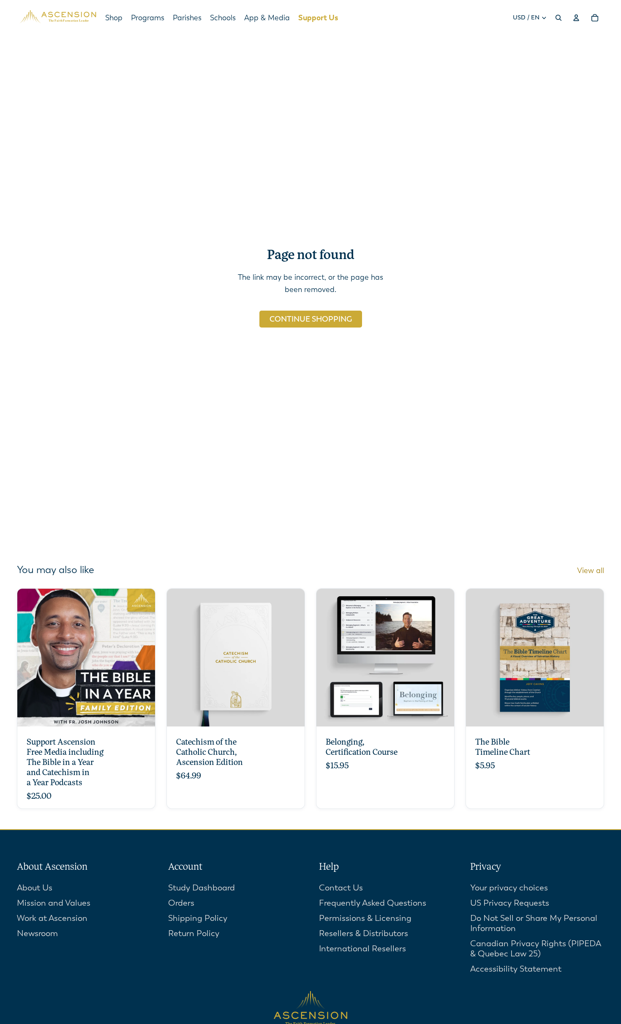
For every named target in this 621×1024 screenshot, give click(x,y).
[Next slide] (292, 657)
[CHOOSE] (142, 713)
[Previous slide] (179, 657)
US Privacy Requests (509, 903)
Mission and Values (53, 903)
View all (590, 570)
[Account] (576, 17)
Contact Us (341, 888)
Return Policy (193, 933)
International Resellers (362, 948)
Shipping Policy (197, 918)
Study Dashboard (201, 888)
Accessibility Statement (515, 969)
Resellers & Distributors (363, 933)
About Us (34, 888)
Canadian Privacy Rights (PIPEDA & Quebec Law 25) (535, 948)
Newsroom (37, 933)
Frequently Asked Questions (372, 903)
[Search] (558, 17)
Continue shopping (311, 319)
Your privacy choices (509, 888)
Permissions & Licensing (365, 918)
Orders (181, 903)
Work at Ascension (52, 918)
